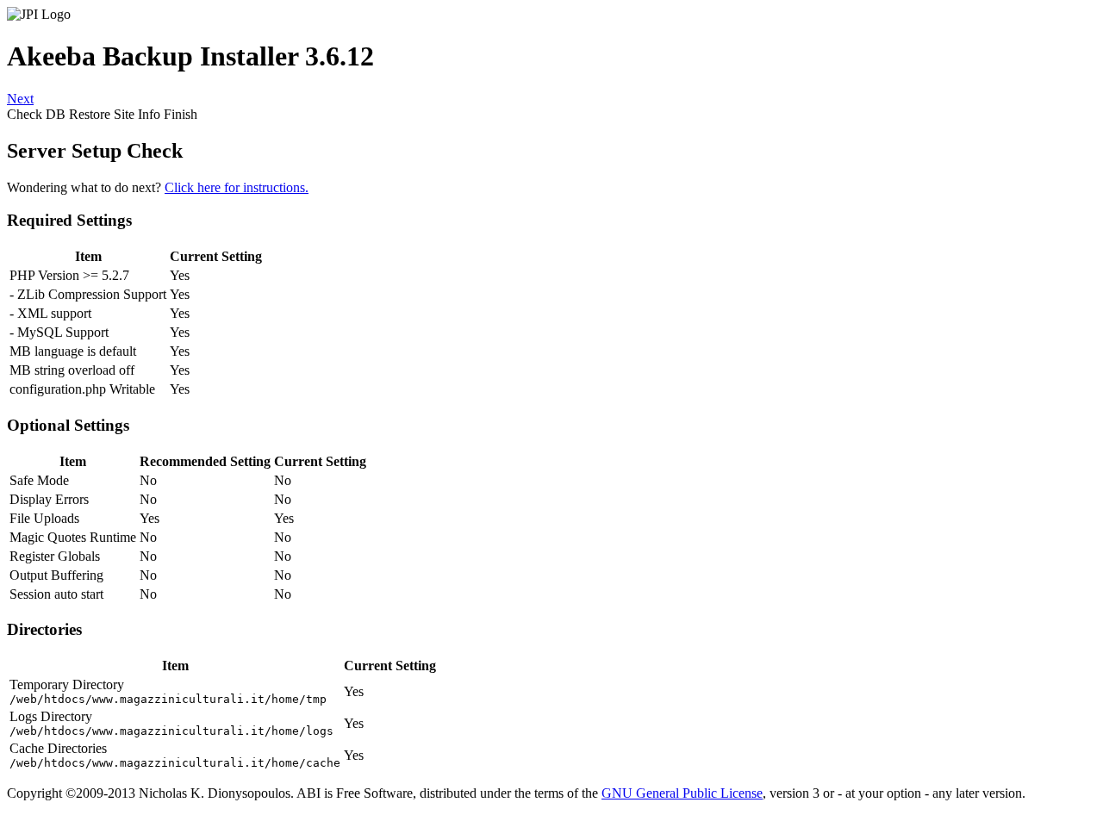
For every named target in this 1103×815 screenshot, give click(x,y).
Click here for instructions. (236, 187)
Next (20, 98)
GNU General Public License (682, 793)
